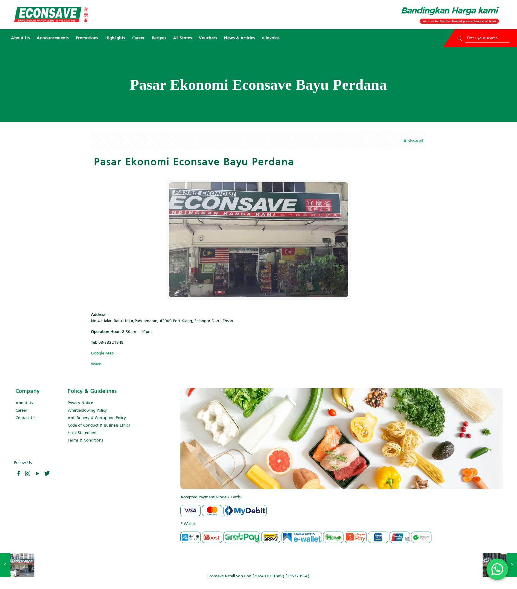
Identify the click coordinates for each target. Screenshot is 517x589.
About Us (24, 403)
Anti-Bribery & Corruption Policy (97, 418)
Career (21, 411)
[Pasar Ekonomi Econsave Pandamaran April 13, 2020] (17, 565)
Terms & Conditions (85, 440)
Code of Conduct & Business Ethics (99, 425)
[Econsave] (51, 14)
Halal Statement (82, 433)
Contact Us (25, 418)
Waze (96, 364)
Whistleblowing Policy (87, 411)
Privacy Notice (80, 403)
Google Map (102, 353)
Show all (415, 141)
